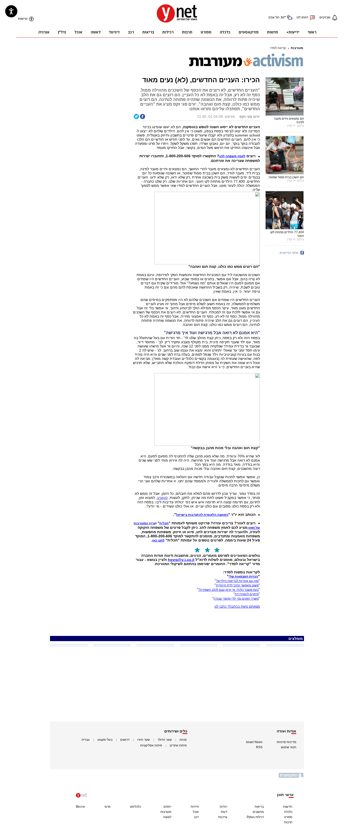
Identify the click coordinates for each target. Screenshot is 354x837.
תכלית (164, 523)
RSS (259, 747)
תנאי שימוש (288, 747)
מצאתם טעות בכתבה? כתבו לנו (237, 606)
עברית (86, 740)
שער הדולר (165, 740)
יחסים (167, 806)
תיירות (195, 806)
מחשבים (258, 812)
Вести (80, 806)
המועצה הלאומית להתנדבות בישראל (202, 515)
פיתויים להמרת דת (247, 594)
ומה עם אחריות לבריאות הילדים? (237, 581)
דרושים (125, 740)
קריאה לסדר (278, 48)
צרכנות (222, 817)
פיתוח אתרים (178, 745)
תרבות (288, 822)
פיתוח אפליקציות (151, 745)
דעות (224, 812)
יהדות (223, 806)
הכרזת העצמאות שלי (243, 576)
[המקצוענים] (291, 777)
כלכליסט (135, 806)
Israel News (254, 742)
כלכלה (288, 812)
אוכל (196, 812)
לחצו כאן (158, 540)
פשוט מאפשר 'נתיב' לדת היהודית (237, 585)
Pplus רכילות (255, 817)
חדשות (287, 806)
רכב (196, 817)
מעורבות (297, 48)
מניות (183, 740)
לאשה (167, 817)
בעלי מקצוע (104, 740)
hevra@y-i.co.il (181, 560)
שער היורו (143, 740)
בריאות (259, 806)
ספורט (288, 817)
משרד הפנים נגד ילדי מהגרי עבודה (236, 598)
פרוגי (107, 806)
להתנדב (162, 498)
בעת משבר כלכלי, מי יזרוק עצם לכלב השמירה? (228, 590)
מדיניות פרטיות (286, 742)
